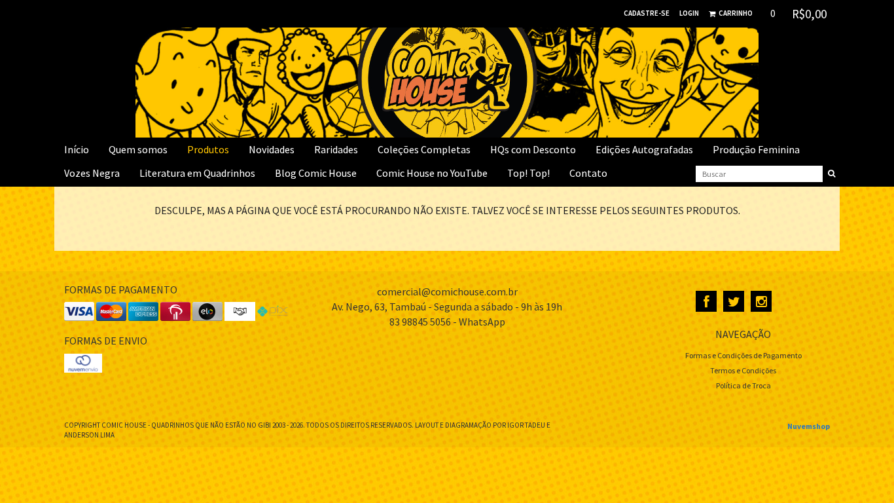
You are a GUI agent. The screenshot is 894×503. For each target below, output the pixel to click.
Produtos (208, 149)
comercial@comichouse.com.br (447, 291)
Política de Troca (743, 385)
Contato (588, 172)
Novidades (272, 149)
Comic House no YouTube (432, 172)
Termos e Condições (743, 370)
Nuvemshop (808, 426)
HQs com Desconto (533, 149)
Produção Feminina (756, 149)
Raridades (336, 149)
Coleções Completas (424, 149)
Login (689, 13)
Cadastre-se (647, 13)
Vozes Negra (92, 172)
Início (76, 149)
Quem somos (138, 149)
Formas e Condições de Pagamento (743, 355)
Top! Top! (528, 172)
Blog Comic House (316, 172)
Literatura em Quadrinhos (197, 172)
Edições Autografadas (644, 149)
